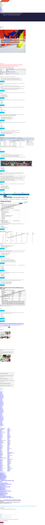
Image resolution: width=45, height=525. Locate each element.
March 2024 (1, 408)
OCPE (8, 457)
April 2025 (1, 400)
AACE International (2, 428)
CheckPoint (1, 437)
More (0, 10)
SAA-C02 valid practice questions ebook (3, 495)
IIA (0, 449)
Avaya (0, 434)
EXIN (8, 443)
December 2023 (2, 410)
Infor (0, 450)
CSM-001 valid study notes (5, 483)
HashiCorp (1, 447)
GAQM (1, 445)
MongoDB (8, 453)
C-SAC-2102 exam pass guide (2, 478)
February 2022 (1, 424)
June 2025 (1, 399)
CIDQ (8, 437)
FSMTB (8, 444)
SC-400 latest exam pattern (5, 496)
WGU (0, 470)
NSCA (1, 456)
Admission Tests (2, 429)
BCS (7, 435)
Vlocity (8, 469)
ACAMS (8, 428)
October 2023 (1, 411)
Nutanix (8, 456)
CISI (0, 439)
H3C (7, 446)
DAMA (8, 441)
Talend (1, 467)
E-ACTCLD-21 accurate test (2, 487)
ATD (8, 433)
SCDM (1, 464)
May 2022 (1, 422)
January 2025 (1, 402)
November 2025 (2, 396)
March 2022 (1, 423)
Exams (1, 8)
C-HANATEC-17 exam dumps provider (3, 475)
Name (1, 515)
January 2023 (1, 417)
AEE (0, 430)
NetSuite (1, 455)
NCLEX (8, 454)
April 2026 (1, 393)
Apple (0, 432)
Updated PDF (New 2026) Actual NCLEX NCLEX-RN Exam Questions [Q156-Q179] (6, 378)
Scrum (8, 464)
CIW (7, 439)
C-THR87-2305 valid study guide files (7, 481)
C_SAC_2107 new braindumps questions (3, 485)
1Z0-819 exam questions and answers (3, 472)
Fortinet (1, 444)
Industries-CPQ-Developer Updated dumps (5, 491)
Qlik (0, 461)
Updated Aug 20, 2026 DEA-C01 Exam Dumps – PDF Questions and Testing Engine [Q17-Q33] (6, 383)
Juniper (1, 452)
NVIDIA (1, 457)
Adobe (8, 429)
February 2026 (1, 394)
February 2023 (1, 416)
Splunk (1, 466)
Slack (8, 465)
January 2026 (1, 395)
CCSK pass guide (3, 482)
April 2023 (1, 415)
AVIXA (1, 435)
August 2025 (1, 398)
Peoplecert (1, 460)
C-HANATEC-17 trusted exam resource (3, 477)
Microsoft (1, 453)
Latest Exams (2, 5)
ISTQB (1, 451)
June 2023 (1, 414)
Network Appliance (9, 455)
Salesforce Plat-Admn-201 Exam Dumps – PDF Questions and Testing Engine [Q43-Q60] (7, 373)
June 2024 (1, 406)
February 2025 (1, 401)
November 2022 (2, 418)
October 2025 (1, 397)
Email (1, 516)
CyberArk (1, 441)
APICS (8, 431)
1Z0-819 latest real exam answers (2, 473)
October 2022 (1, 419)
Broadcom (8, 436)
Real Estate (8, 461)
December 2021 (2, 425)
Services (1, 3)
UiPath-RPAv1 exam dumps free (6, 497)
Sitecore (1, 465)
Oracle (8, 458)
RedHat (1, 462)
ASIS (8, 432)
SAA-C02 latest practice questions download (3, 494)
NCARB (1, 454)
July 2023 (1, 413)
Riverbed (8, 462)
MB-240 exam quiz (4, 493)
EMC (0, 443)
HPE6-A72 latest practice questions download (3, 489)
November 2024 (2, 403)
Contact (1, 6)
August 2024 (1, 405)
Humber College (9, 448)
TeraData (8, 467)
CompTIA (8, 440)
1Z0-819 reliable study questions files (3, 474)
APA (0, 431)
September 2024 (2, 404)
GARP (8, 445)
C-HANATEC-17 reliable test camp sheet (3, 476)
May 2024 (1, 407)
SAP (0, 463)
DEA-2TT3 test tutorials (5, 486)
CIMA (8, 438)
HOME (1, 2)
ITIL (7, 451)
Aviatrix (8, 434)
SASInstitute (8, 463)
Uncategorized (9, 468)
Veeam (1, 469)
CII (0, 438)
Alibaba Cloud (9, 430)
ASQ (0, 433)
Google (1, 446)
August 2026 (1, 391)
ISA (7, 450)
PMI (7, 460)
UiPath (1, 468)
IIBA (8, 449)
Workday (8, 470)
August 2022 (1, 420)
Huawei (1, 448)
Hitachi (8, 447)
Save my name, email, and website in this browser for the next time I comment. (9, 519)
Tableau (8, 466)
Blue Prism (1, 436)
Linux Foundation (9, 452)
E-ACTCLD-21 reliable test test (2, 488)
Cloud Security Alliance (2, 440)
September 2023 (2, 412)
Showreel (1, 4)
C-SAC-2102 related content (2, 479)
